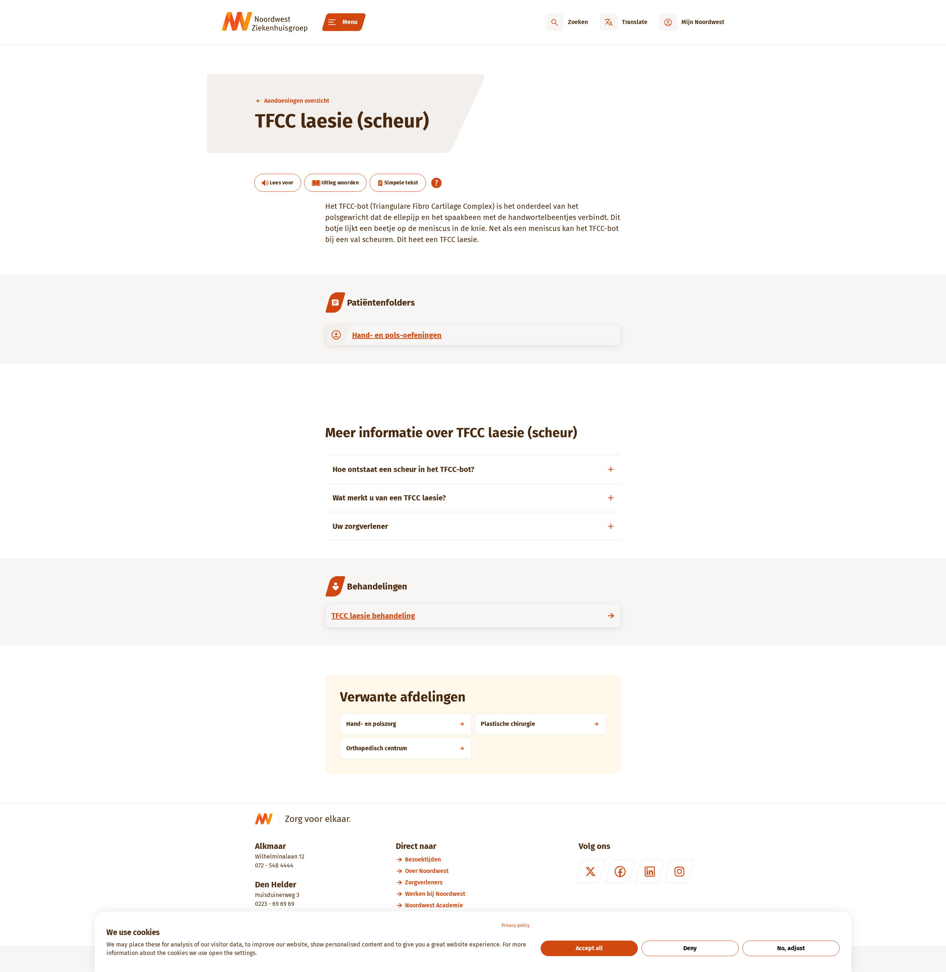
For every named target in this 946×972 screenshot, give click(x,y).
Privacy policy (515, 925)
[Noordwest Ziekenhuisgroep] (264, 22)
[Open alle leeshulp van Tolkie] (436, 183)
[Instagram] (679, 871)
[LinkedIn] (649, 871)
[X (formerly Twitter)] (590, 871)
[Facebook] (620, 871)
